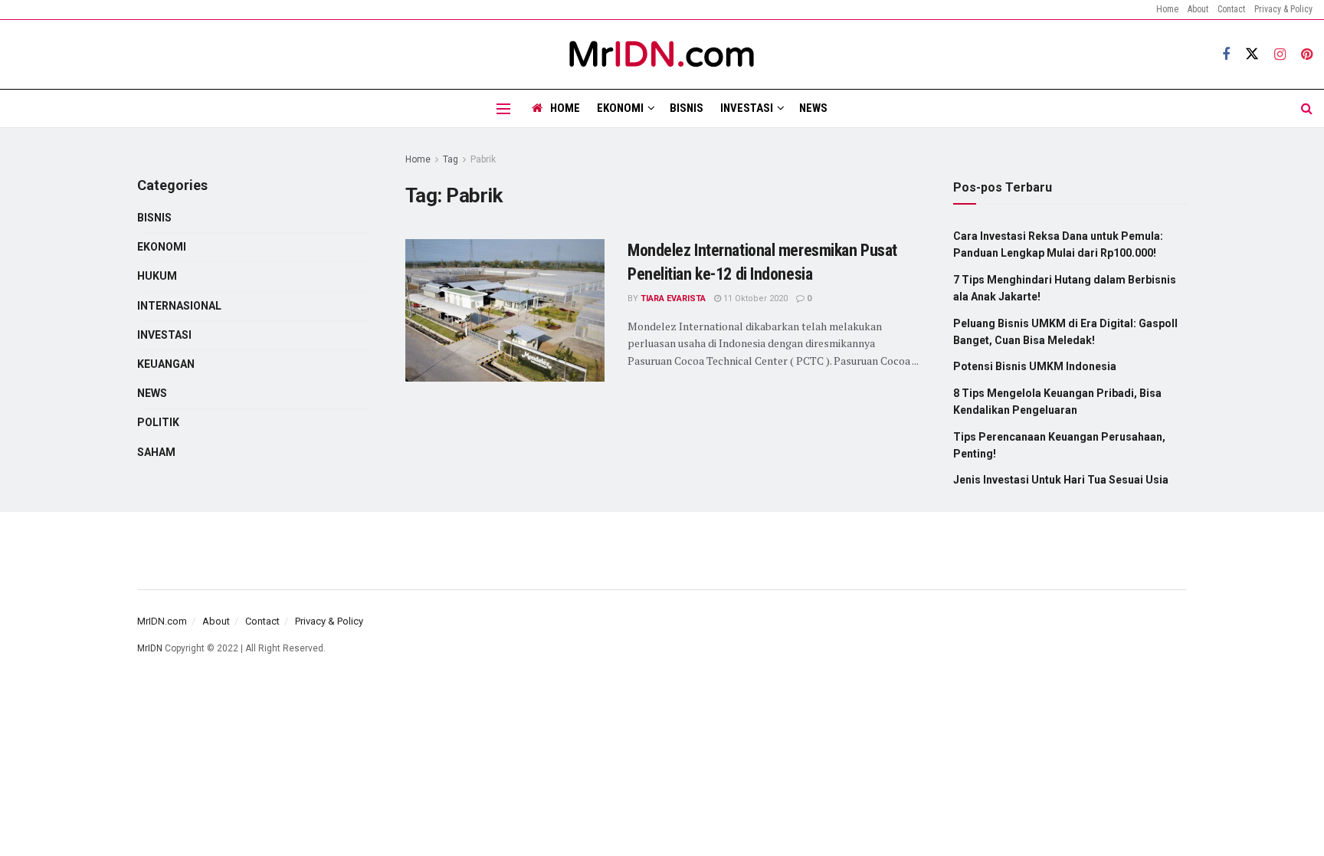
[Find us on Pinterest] (1307, 55)
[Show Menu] (503, 108)
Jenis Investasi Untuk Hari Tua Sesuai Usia (1060, 480)
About (1198, 9)
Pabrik (483, 159)
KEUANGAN (166, 364)
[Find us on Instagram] (1280, 55)
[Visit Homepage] (662, 54)
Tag (450, 159)
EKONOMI (620, 108)
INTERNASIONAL (179, 306)
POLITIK (158, 422)
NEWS (813, 108)
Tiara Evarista (673, 298)
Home (1167, 9)
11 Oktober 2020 (754, 298)
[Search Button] (1307, 108)
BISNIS (686, 108)
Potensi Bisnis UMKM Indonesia (1034, 366)
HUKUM (157, 276)
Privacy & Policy (1283, 9)
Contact (1231, 9)
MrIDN (149, 648)
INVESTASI (746, 108)
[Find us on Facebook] (1226, 55)
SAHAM (156, 452)
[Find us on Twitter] (1252, 54)
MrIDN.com (162, 621)
